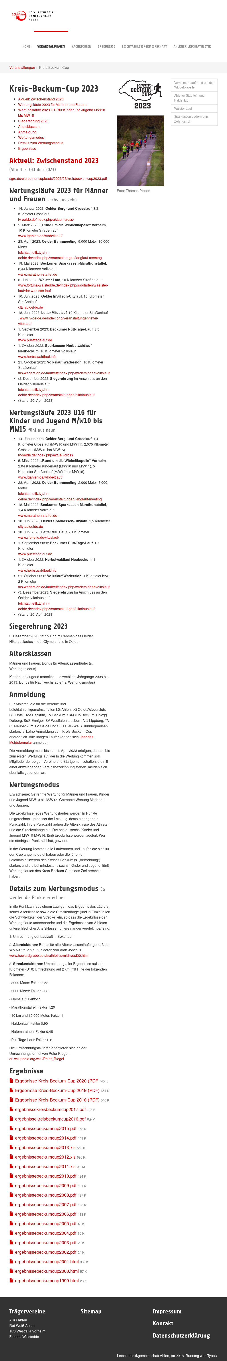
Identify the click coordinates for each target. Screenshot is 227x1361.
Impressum (167, 1311)
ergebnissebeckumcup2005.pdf (45, 1223)
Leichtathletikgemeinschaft (144, 46)
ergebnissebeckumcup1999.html (46, 1280)
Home (26, 46)
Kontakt (163, 1323)
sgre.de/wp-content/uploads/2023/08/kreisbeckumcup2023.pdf (58, 178)
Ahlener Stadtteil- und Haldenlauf (189, 97)
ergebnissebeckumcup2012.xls (45, 1156)
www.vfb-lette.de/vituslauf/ (38, 537)
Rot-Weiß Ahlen (22, 1325)
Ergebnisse (106, 46)
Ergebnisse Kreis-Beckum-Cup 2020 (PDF (56, 1080)
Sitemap (91, 1311)
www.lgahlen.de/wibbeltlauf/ (40, 235)
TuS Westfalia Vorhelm (27, 1331)
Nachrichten (81, 46)
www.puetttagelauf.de (35, 339)
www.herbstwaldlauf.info (37, 356)
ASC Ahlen (18, 1320)
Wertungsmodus (31, 137)
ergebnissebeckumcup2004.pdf (45, 1233)
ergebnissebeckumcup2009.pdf (45, 1185)
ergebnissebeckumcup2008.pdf (45, 1195)
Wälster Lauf (183, 108)
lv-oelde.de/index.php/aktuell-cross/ (46, 219)
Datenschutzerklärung (181, 1335)
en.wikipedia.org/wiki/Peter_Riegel (36, 1058)
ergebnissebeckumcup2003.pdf (45, 1242)
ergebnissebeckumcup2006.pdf (45, 1214)
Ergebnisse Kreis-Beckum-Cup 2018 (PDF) (57, 1099)
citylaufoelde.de (30, 307)
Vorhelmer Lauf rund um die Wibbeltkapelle (193, 85)
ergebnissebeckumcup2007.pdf (45, 1204)
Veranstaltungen (51, 46)
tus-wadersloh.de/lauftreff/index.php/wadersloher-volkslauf (64, 372)
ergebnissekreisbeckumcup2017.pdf (50, 1109)
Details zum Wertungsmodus (40, 142)
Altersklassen (28, 126)
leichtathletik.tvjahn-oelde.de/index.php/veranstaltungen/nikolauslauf (56, 392)
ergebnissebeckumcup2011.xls (45, 1166)
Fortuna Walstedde (24, 1336)
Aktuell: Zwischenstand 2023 (41, 99)
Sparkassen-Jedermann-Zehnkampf (191, 118)
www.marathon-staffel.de (37, 274)
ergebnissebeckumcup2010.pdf (45, 1176)
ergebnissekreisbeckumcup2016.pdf (50, 1118)
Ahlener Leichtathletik (192, 46)
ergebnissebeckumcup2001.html (46, 1261)
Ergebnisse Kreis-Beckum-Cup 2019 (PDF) (57, 1090)
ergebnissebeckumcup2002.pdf (45, 1252)
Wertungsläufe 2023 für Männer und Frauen (52, 104)
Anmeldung (27, 132)
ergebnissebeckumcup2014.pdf (45, 1137)
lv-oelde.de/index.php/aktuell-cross (45, 455)
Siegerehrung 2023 (33, 120)
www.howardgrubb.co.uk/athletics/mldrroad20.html (48, 955)
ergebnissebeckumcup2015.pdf (45, 1128)
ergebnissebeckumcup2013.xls (45, 1147)
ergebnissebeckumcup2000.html (46, 1271)
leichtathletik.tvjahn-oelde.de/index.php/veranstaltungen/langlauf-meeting (60, 255)
